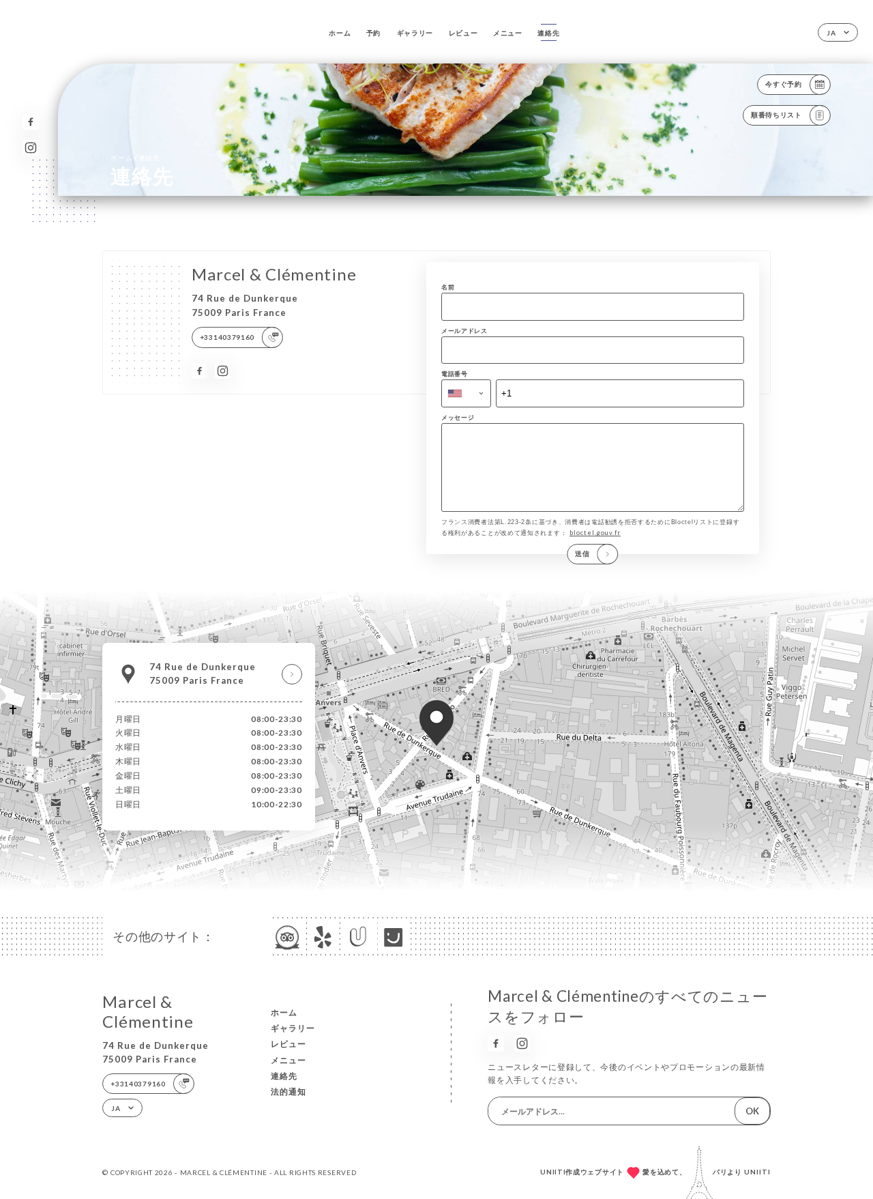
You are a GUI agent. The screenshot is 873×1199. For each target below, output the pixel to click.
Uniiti (757, 1172)
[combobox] (466, 393)
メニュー (507, 33)
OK (752, 1111)
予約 (373, 33)
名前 (447, 287)
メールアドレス (464, 330)
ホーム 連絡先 (135, 157)
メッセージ (458, 417)
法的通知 (288, 1091)
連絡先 (548, 33)
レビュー (463, 33)
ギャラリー (415, 33)
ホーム (340, 33)
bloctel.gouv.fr (595, 532)
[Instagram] (30, 148)
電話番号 (454, 373)
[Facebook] (30, 122)
